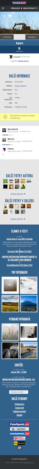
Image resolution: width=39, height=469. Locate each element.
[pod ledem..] (17, 181)
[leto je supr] (5, 181)
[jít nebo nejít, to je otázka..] (5, 187)
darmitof (13, 129)
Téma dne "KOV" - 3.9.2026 (18, 372)
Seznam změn (19, 407)
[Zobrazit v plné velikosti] (19, 23)
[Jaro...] (23, 187)
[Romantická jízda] (5, 206)
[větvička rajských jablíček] (11, 206)
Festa (11, 148)
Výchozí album (20, 86)
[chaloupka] (17, 187)
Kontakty (19, 415)
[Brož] (29, 206)
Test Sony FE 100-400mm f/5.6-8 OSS (19, 251)
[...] (17, 206)
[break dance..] (29, 181)
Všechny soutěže (17, 392)
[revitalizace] (11, 181)
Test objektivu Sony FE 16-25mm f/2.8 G (19, 265)
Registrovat (29, 8)
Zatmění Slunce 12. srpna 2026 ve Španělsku (19, 239)
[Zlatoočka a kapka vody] (23, 212)
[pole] (23, 181)
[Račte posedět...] (17, 212)
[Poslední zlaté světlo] (23, 206)
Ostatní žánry (23, 61)
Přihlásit (16, 8)
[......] (11, 187)
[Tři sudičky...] (5, 212)
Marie (11, 139)
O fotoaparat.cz (19, 404)
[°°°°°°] (11, 212)
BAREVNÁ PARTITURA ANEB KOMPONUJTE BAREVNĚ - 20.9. (18, 379)
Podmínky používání (19, 411)
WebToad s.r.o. (29, 462)
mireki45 (16, 57)
